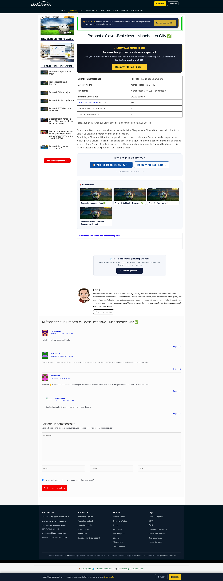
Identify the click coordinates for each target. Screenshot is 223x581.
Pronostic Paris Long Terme (61, 100)
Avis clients (117, 529)
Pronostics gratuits (137, 10)
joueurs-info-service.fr (168, 555)
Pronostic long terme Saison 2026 (58, 147)
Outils (102, 10)
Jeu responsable (155, 538)
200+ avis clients (59, 521)
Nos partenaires (155, 542)
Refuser (161, 577)
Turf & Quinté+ (83, 529)
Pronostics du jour (124, 569)
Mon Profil (124, 10)
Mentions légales (156, 517)
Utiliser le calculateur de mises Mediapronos (101, 235)
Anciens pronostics (104, 312)
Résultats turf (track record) (89, 538)
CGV (151, 521)
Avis (108, 10)
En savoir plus (109, 577)
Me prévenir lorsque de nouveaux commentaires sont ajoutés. (70, 480)
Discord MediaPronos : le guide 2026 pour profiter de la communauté (61, 121)
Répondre (177, 346)
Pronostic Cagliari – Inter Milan (60, 72)
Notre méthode (119, 517)
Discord (115, 10)
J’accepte (175, 577)
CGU (151, 525)
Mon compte (118, 542)
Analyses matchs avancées (104, 569)
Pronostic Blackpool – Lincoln (58, 83)
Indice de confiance (88, 102)
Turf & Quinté (86, 569)
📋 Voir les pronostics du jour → (111, 164)
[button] (129, 236)
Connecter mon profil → (165, 23)
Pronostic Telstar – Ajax (59, 92)
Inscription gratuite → (129, 270)
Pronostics (73, 10)
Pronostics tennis (84, 525)
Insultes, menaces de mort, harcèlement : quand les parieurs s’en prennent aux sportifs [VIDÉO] (61, 135)
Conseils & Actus (91, 10)
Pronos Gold (82, 533)
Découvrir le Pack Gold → (129, 66)
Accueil (63, 10)
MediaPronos (60, 398)
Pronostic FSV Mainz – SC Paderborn (60, 109)
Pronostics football (85, 521)
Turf (81, 10)
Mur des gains (118, 533)
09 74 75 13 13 (140, 555)
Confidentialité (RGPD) (158, 529)
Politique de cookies (157, 533)
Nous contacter (119, 546)
